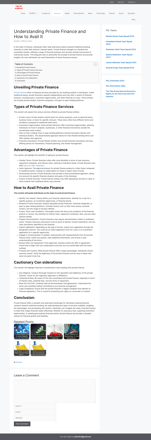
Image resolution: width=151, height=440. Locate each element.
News (90, 13)
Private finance (20, 93)
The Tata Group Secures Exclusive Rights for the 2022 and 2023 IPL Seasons (120, 93)
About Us (121, 2)
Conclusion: (21, 81)
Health (67, 13)
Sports (121, 13)
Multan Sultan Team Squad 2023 (120, 36)
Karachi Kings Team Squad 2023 (120, 68)
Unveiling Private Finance (26, 67)
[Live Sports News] (19, 7)
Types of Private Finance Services (29, 70)
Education (131, 13)
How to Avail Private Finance (27, 75)
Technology (100, 13)
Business (57, 13)
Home (112, 2)
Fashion (112, 13)
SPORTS (32, 13)
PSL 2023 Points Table (115, 86)
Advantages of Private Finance (28, 73)
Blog (133, 19)
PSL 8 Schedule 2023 (115, 81)
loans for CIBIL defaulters (34, 166)
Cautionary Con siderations (27, 78)
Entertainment (79, 13)
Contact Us (131, 2)
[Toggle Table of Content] (94, 64)
